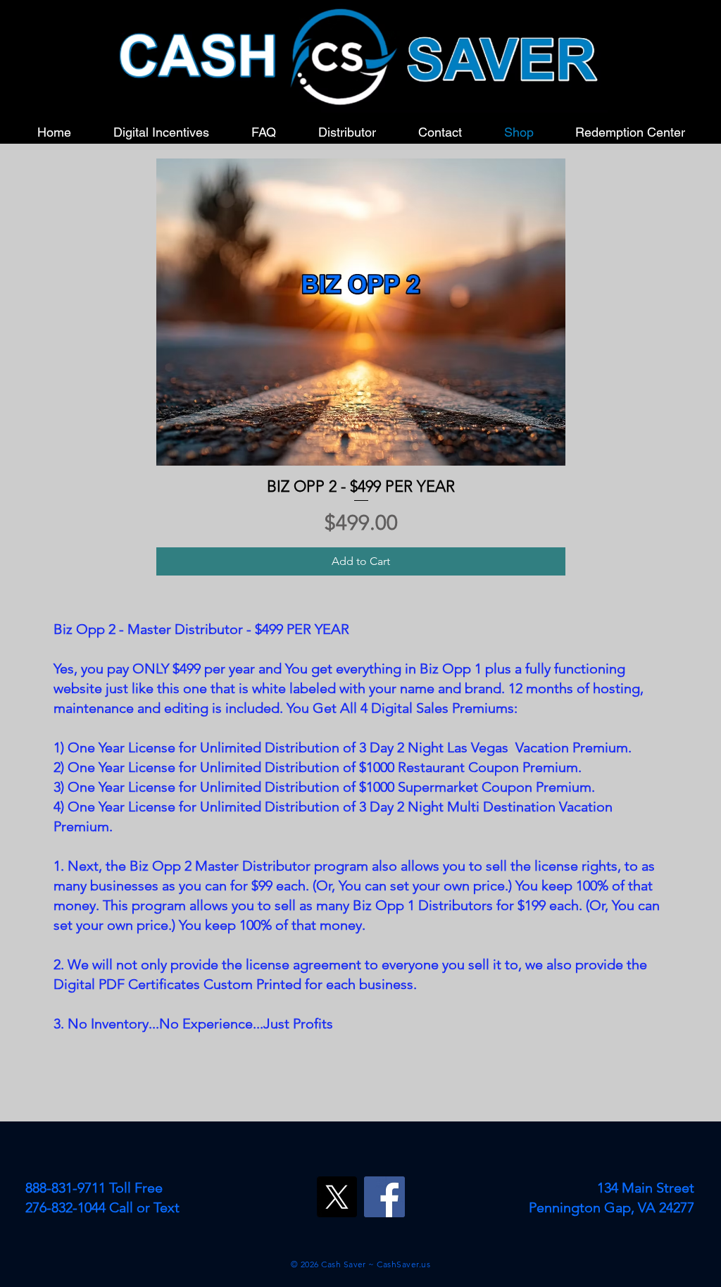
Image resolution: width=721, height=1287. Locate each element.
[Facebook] (384, 1196)
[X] (336, 1196)
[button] (347, 132)
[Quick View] (360, 312)
